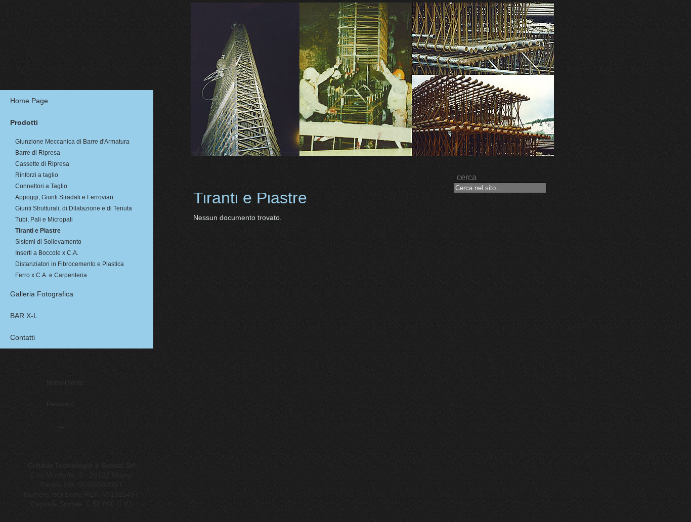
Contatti (22, 337)
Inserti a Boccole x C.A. (46, 253)
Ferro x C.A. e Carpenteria (51, 275)
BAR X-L (23, 316)
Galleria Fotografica (41, 294)
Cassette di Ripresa (42, 164)
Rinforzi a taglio (36, 175)
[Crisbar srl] (79, 33)
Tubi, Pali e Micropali (44, 219)
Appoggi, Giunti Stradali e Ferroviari (64, 197)
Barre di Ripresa (37, 153)
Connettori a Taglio (41, 186)
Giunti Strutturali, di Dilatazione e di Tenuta (73, 208)
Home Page (29, 101)
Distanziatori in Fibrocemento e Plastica (69, 264)
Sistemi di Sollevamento (48, 242)
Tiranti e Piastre (38, 231)
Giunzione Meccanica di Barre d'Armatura (72, 142)
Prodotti (24, 122)
